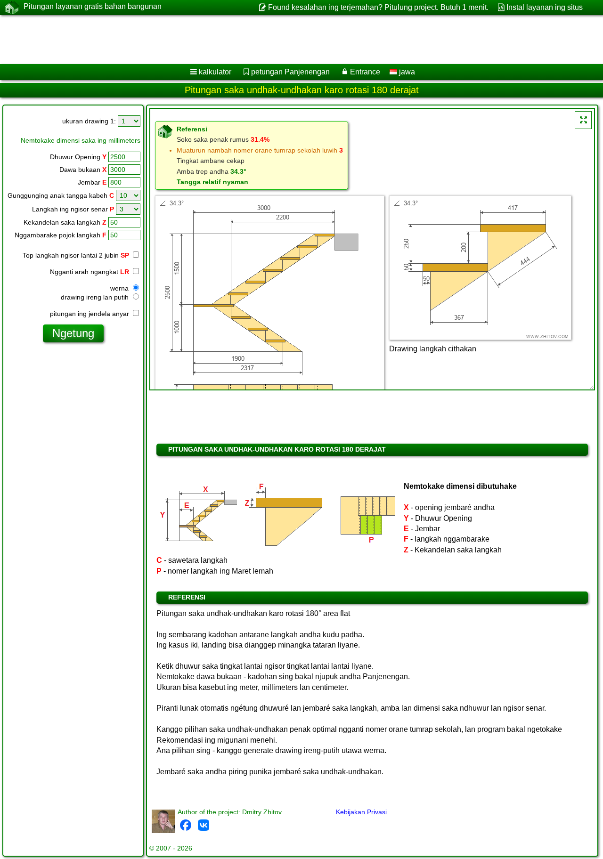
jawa (406, 72)
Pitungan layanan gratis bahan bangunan (93, 6)
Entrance (365, 72)
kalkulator (215, 72)
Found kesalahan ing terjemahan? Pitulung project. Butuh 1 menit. (378, 7)
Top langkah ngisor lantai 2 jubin (76, 255)
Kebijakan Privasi (361, 812)
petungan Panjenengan (290, 72)
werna (120, 288)
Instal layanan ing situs (544, 7)
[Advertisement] (286, 39)
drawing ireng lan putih (95, 297)
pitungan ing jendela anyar (90, 313)
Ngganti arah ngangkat (89, 272)
